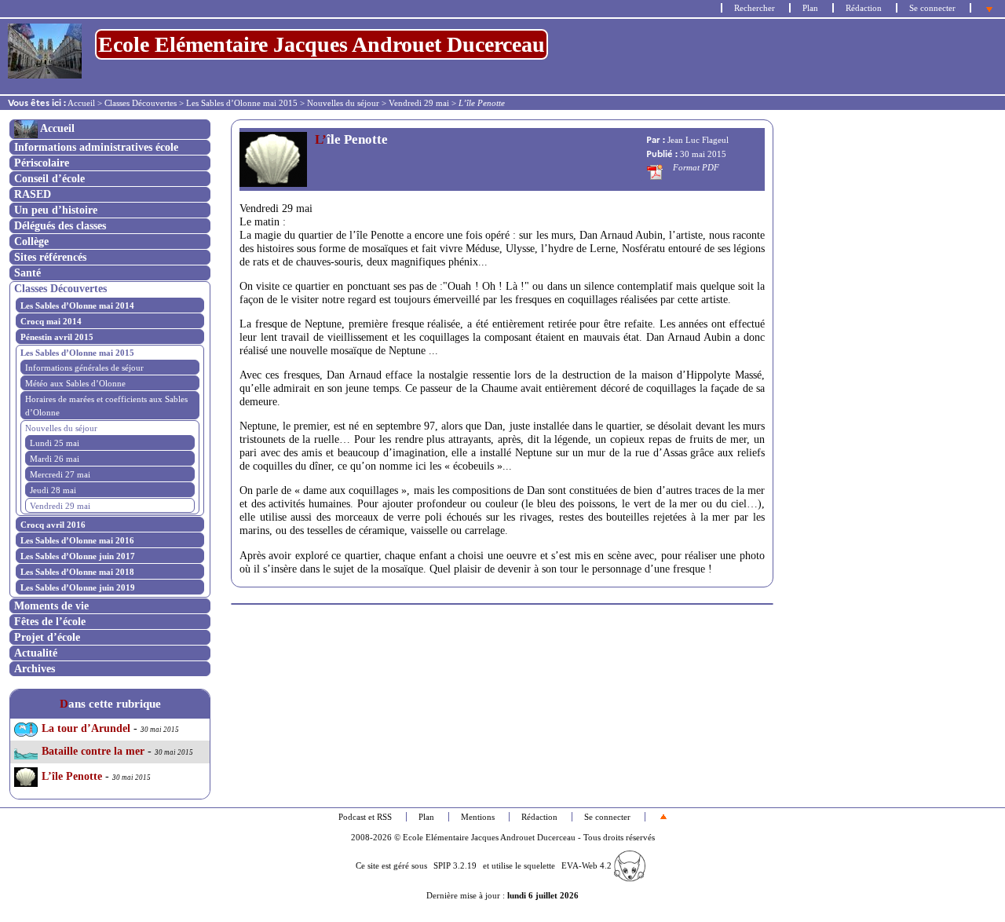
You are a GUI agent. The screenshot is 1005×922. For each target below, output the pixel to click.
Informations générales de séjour (84, 367)
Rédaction (864, 8)
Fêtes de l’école (50, 621)
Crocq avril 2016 (53, 524)
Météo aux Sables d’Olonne (75, 383)
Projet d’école (47, 637)
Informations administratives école (96, 147)
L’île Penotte (72, 776)
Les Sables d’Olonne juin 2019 (77, 587)
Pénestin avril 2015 (56, 337)
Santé (27, 272)
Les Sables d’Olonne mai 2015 (242, 103)
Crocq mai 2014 (51, 321)
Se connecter (932, 8)
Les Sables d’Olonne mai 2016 (77, 540)
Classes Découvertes (140, 103)
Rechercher (754, 8)
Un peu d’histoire (55, 209)
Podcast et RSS (365, 816)
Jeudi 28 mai (53, 490)
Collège (31, 241)
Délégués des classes (60, 225)
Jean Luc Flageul (698, 140)
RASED (32, 194)
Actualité (35, 652)
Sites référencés (50, 257)
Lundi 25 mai (54, 443)
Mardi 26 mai (54, 458)
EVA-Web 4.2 (587, 865)
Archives (34, 668)
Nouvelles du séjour (343, 103)
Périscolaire (41, 162)
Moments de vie (51, 605)
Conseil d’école (49, 178)
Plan (810, 8)
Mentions (478, 816)
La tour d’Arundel (86, 728)
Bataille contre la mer (93, 751)
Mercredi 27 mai (60, 474)
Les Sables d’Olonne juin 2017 (77, 556)
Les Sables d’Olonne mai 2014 (77, 305)
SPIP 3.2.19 (455, 865)
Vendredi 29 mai (419, 103)
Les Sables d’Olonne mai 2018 (77, 571)
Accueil (81, 103)
